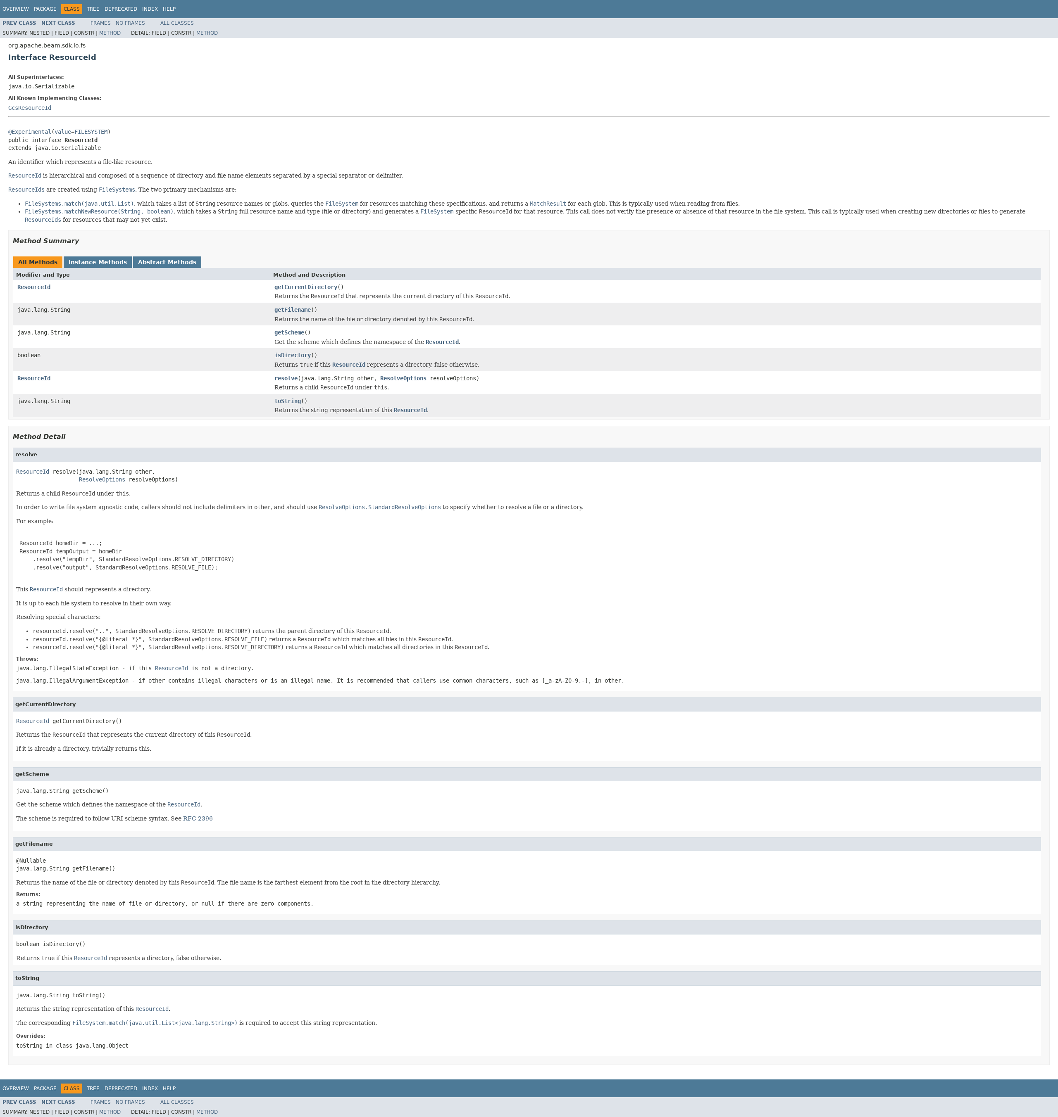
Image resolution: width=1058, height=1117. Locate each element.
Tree (93, 9)
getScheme (289, 332)
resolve (286, 378)
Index (150, 9)
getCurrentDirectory (305, 287)
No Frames (130, 23)
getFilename (292, 309)
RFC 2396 (198, 818)
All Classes (177, 23)
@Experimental (29, 131)
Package (45, 9)
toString (287, 401)
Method (110, 33)
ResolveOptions (403, 378)
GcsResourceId (29, 107)
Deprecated (121, 9)
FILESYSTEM (90, 131)
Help (169, 9)
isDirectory (292, 355)
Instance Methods (98, 262)
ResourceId (33, 287)
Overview (15, 9)
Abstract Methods (167, 262)
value (63, 131)
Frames (101, 23)
